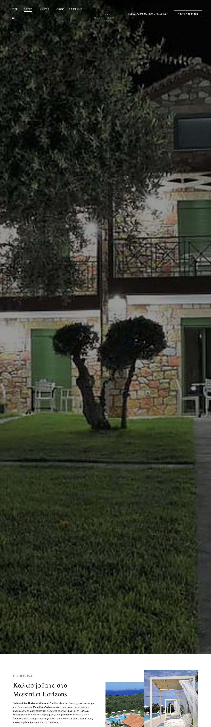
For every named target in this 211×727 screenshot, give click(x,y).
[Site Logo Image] (105, 14)
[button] (188, 13)
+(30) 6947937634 (136, 14)
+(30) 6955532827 (158, 14)
